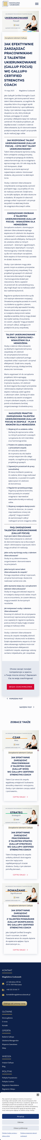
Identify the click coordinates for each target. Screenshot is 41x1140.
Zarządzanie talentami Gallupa (16, 38)
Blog (3, 1066)
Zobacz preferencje (20, 1128)
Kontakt (5, 1025)
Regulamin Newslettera (10, 1085)
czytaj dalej (19, 797)
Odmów (20, 1122)
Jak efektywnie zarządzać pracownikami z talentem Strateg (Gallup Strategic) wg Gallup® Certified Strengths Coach (20, 841)
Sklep (4, 1048)
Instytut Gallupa (8, 1063)
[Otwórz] (36, 4)
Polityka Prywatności (9, 1078)
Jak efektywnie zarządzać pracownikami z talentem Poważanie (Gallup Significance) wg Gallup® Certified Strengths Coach (20, 919)
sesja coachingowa (20, 687)
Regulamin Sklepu (8, 1089)
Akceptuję (20, 1116)
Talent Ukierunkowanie (13, 152)
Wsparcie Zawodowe (9, 1044)
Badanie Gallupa (8, 1037)
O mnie (4, 1022)
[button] (38, 1095)
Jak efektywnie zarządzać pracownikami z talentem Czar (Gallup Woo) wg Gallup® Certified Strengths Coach (20, 766)
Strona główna (7, 1018)
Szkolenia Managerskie (10, 1040)
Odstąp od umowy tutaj (14, 1004)
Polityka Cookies (8, 1081)
